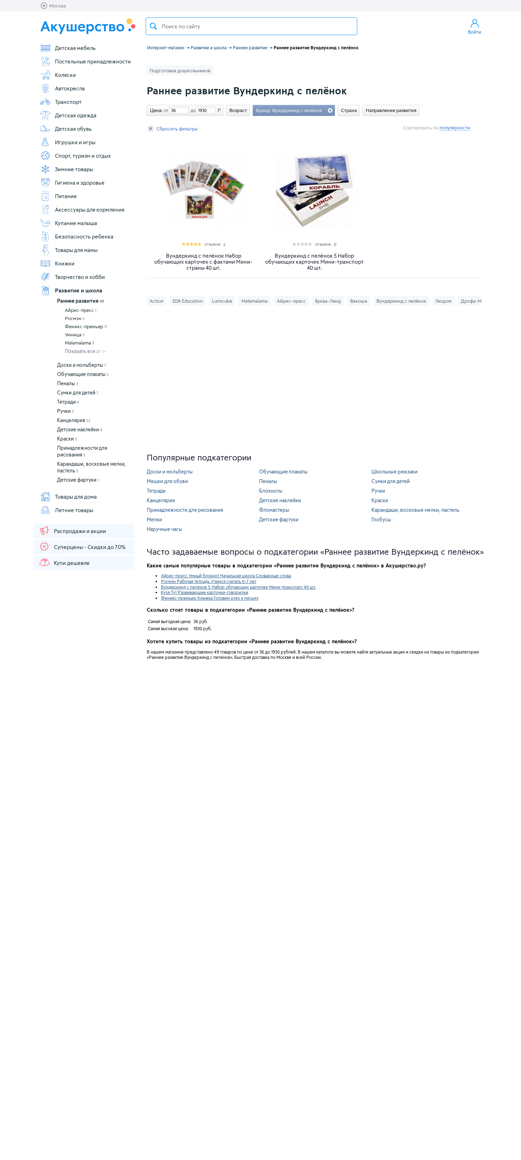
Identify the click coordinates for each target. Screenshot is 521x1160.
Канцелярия (73, 420)
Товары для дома (76, 496)
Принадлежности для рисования (185, 510)
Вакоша (358, 301)
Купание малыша (76, 223)
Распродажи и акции (80, 531)
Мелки (154, 519)
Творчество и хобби (80, 277)
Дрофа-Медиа (476, 301)
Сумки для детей (78, 393)
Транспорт (68, 102)
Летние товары (74, 510)
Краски (67, 439)
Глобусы (381, 519)
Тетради (68, 402)
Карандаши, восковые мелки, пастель (415, 510)
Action (156, 301)
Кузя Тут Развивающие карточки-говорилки (204, 592)
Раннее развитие (80, 301)
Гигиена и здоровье (80, 182)
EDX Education (188, 301)
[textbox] (251, 26)
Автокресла (70, 88)
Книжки (64, 263)
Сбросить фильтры (177, 128)
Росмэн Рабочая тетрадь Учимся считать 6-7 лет (208, 581)
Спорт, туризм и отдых (83, 155)
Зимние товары (74, 169)
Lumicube (222, 301)
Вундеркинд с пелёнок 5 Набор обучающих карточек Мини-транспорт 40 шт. (314, 262)
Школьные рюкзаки (394, 472)
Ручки (65, 411)
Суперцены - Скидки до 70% (89, 547)
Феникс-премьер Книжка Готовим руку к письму (209, 597)
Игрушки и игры (75, 142)
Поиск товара (153, 26)
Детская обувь (73, 128)
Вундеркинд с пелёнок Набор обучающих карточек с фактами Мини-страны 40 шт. (203, 262)
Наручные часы (164, 529)
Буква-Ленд (328, 301)
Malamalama (79, 343)
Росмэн (75, 318)
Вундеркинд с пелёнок (401, 301)
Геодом (444, 301)
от (165, 110)
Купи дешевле (72, 563)
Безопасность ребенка (84, 236)
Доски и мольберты (81, 365)
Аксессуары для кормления (89, 209)
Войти (474, 32)
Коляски (65, 75)
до (192, 110)
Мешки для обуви (167, 481)
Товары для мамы (76, 250)
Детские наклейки (79, 429)
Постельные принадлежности (93, 61)
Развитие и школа (78, 290)
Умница (75, 334)
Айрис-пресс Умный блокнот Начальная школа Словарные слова (226, 575)
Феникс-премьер (86, 326)
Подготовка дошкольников (180, 70)
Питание (66, 196)
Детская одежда (75, 115)
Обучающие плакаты (83, 374)
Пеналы (67, 383)
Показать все (82, 351)
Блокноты (270, 491)
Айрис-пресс (80, 310)
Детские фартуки (78, 480)
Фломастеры (274, 510)
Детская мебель (75, 48)
